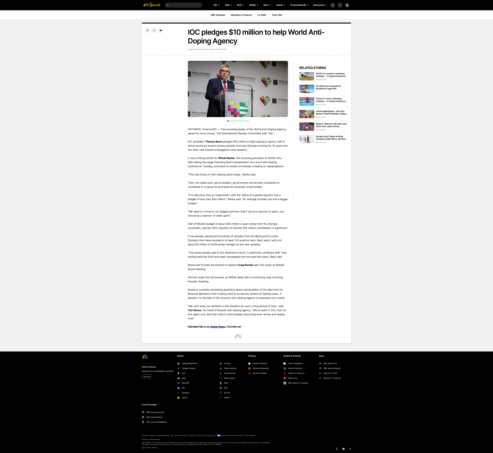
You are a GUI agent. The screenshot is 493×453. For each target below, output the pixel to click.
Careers (152, 435)
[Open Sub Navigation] (219, 5)
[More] (332, 5)
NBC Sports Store (181, 435)
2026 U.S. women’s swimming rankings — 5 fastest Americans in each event (331, 74)
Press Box (191, 435)
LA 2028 (262, 15)
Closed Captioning (162, 435)
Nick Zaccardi (321, 79)
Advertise (145, 435)
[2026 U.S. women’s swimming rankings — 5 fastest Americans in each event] (306, 76)
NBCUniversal (155, 439)
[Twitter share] (154, 30)
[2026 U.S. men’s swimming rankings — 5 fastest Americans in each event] (306, 101)
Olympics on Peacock (241, 15)
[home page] (152, 5)
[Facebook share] (147, 30)
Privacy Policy (210, 435)
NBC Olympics (218, 15)
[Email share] (160, 30)
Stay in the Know (149, 367)
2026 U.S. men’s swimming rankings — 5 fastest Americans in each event (331, 99)
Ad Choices (200, 435)
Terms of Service (250, 435)
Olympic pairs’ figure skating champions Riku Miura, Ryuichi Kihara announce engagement (330, 137)
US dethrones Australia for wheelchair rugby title (328, 87)
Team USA (277, 15)
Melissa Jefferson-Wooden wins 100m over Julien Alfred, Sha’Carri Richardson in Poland (331, 125)
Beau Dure (194, 49)
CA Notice (239, 435)
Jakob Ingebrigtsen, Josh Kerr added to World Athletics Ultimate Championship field (332, 112)
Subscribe (146, 377)
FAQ (171, 435)
